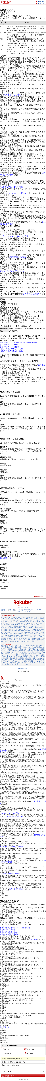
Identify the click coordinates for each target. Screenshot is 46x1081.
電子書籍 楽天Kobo (38, 646)
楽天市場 (3, 646)
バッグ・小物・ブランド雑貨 (13, 618)
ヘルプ (4, 1068)
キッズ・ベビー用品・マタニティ (23, 620)
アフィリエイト (12, 653)
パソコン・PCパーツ (30, 624)
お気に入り (31, 1049)
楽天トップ (4, 610)
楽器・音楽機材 (18, 627)
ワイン (21, 624)
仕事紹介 (21, 659)
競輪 (5, 653)
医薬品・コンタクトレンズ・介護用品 (14, 621)
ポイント (21, 633)
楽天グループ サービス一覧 (23, 664)
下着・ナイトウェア (7, 620)
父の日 (34, 639)
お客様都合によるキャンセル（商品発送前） (19, 342)
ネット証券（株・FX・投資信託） (28, 653)
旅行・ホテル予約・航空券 (15, 646)
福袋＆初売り (5, 639)
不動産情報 (28, 659)
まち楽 (42, 636)
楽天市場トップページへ (10, 1076)
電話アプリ (4, 662)
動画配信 (11, 662)
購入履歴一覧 (5, 558)
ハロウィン (7, 641)
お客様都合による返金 (9, 345)
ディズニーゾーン (23, 636)
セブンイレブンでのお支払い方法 (14, 236)
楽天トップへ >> (23, 607)
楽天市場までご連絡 (12, 95)
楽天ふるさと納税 (6, 638)
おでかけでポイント (25, 652)
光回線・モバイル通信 (20, 626)
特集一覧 (11, 610)
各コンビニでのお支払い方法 (12, 271)
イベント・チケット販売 (34, 647)
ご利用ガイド (6, 1071)
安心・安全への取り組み (10, 1065)
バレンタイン (14, 639)
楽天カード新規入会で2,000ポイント (14, 1062)
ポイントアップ (12, 636)
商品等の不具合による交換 (11, 351)
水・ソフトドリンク (38, 623)
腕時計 (42, 618)
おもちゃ (31, 627)
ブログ (34, 659)
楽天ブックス (12, 633)
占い (16, 662)
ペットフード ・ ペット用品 (19, 632)
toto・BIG (21, 662)
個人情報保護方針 (23, 668)
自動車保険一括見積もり (32, 658)
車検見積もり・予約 (21, 647)
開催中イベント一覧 (38, 638)
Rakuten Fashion (36, 652)
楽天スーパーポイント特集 (22, 650)
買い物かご (8, 1049)
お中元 (39, 639)
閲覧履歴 (8, 1053)
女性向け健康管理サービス (31, 649)
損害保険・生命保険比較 (10, 658)
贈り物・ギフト (29, 635)
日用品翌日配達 (17, 638)
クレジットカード (9, 655)
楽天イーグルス (9, 664)
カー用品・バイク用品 (9, 623)
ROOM (39, 659)
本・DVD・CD (28, 646)
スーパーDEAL (38, 610)
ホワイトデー (23, 639)
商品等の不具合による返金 (11, 349)
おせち (26, 641)
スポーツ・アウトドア (34, 632)
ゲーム (25, 627)
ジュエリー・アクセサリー (31, 618)
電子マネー (19, 655)
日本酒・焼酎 (14, 624)
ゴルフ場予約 (5, 647)
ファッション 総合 (6, 617)
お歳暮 (14, 641)
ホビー (36, 627)
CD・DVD (10, 627)
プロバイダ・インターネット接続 (17, 661)
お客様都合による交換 (9, 347)
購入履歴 (41, 365)
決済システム (27, 655)
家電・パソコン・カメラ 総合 (21, 617)
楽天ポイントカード (13, 652)
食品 (18, 623)
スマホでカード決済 (38, 655)
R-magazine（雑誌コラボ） (16, 635)
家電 (4, 627)
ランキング (32, 641)
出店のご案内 (26, 611)
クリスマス (20, 641)
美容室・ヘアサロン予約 (15, 649)
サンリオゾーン (34, 636)
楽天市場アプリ (28, 610)
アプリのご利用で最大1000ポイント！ (15, 1059)
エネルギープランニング (8, 656)
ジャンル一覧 (19, 610)
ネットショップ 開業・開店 (32, 633)
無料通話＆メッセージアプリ (35, 661)
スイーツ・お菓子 (26, 623)
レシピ (12, 647)
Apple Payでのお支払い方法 (11, 187)
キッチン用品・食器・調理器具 (21, 630)
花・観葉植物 (35, 630)
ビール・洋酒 (5, 624)
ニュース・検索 (12, 659)
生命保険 (21, 658)
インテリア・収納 (16, 629)
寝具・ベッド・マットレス (30, 629)
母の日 (29, 639)
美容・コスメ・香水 (32, 621)
